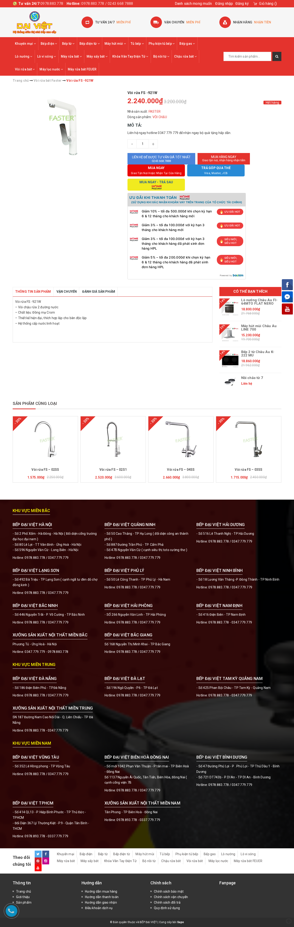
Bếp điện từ (88, 43)
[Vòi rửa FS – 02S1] (113, 439)
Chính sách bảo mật (169, 891)
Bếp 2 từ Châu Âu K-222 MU (257, 353)
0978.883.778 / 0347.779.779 (46, 774)
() (268, 3)
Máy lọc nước (50, 69)
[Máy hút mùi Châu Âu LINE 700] (230, 334)
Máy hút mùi (114, 43)
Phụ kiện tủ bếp (160, 43)
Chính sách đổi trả (167, 902)
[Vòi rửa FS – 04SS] (180, 439)
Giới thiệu (23, 897)
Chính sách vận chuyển (171, 897)
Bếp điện (48, 43)
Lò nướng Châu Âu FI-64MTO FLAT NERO (259, 301)
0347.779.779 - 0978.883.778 (46, 652)
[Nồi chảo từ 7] (230, 381)
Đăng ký (242, 3)
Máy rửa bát (70, 56)
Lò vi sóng (45, 56)
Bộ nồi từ (160, 56)
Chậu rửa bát (184, 56)
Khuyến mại (24, 43)
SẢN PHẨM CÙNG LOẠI (35, 403)
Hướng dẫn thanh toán (102, 897)
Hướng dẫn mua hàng (101, 891)
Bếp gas (186, 43)
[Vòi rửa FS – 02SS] (45, 439)
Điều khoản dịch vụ (99, 908)
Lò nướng (22, 56)
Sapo (180, 922)
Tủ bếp (136, 43)
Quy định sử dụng (167, 908)
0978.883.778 (51, 3)
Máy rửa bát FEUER (82, 69)
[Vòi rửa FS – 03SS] (248, 439)
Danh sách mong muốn (193, 3)
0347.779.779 (58, 558)
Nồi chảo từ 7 (252, 378)
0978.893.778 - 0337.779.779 (46, 836)
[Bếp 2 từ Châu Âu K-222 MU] (230, 360)
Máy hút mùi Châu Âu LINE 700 (259, 327)
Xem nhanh (56, 463)
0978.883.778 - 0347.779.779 (230, 622)
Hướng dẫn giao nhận (101, 902)
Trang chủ (23, 891)
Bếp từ (67, 43)
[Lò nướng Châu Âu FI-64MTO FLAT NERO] (230, 308)
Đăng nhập (224, 3)
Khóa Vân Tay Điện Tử (129, 56)
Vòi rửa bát (24, 69)
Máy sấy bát (96, 56)
